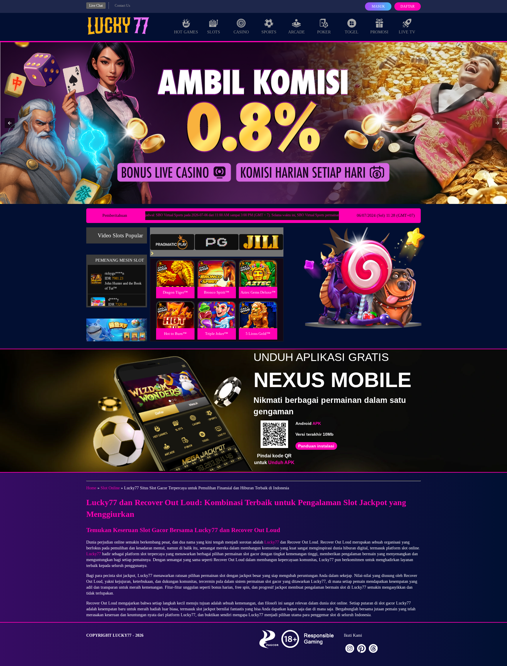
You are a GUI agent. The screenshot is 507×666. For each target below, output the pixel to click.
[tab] (172, 242)
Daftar (407, 6)
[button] (10, 123)
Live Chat (96, 6)
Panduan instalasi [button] (316, 446)
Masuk (378, 6)
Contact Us (122, 6)
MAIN (175, 279)
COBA (175, 266)
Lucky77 (271, 542)
